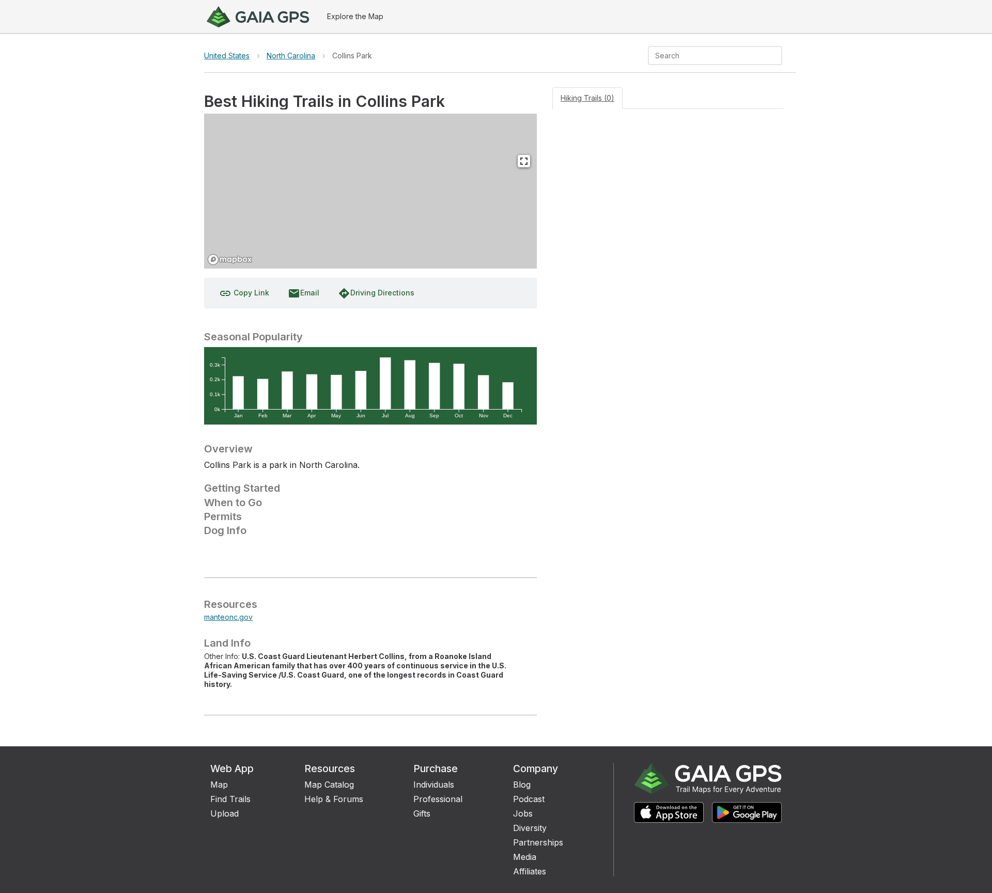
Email (303, 293)
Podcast (529, 799)
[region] (370, 191)
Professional (437, 799)
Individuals (433, 784)
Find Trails (230, 799)
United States (227, 55)
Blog (522, 784)
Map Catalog (329, 784)
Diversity (530, 828)
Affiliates (529, 871)
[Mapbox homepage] (230, 259)
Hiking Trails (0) (587, 97)
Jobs (523, 813)
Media (524, 857)
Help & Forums (333, 799)
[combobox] (706, 55)
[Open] (778, 56)
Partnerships (538, 842)
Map (219, 784)
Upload (224, 813)
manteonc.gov (228, 617)
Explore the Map (355, 16)
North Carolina (291, 55)
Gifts (421, 813)
